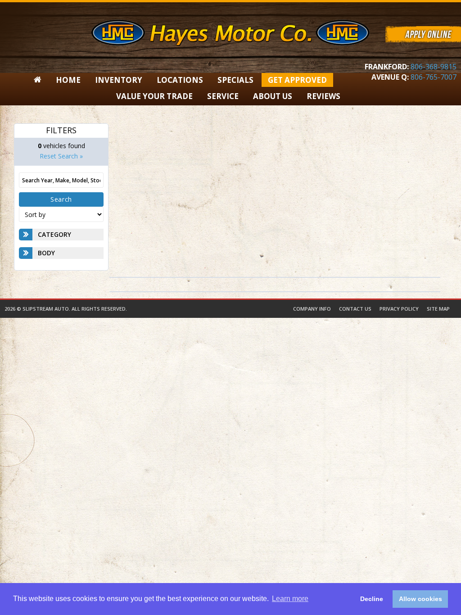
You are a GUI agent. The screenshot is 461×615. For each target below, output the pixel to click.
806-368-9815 (433, 67)
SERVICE (223, 96)
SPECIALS (235, 80)
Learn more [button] (290, 598)
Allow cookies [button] (420, 598)
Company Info (312, 308)
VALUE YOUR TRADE (154, 96)
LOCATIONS (180, 80)
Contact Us (355, 308)
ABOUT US (272, 96)
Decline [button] (371, 598)
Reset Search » (61, 156)
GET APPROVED (297, 80)
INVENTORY (118, 80)
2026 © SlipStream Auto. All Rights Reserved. (66, 308)
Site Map (438, 308)
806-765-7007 (433, 77)
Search (61, 199)
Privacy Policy (399, 308)
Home (68, 80)
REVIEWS (323, 96)
